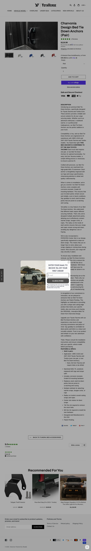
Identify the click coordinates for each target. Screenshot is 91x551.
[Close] (69, 262)
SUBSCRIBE (58, 281)
